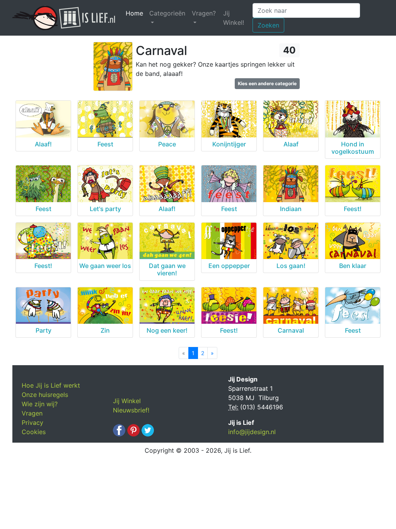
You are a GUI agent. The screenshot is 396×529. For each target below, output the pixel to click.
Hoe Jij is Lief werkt (51, 385)
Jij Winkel (127, 401)
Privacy (32, 422)
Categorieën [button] (167, 13)
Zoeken (268, 25)
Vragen (32, 413)
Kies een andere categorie (267, 83)
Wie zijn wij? (40, 404)
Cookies (34, 432)
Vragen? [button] (204, 13)
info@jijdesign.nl (252, 432)
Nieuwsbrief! (131, 410)
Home (136, 13)
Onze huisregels (45, 394)
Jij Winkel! (233, 17)
